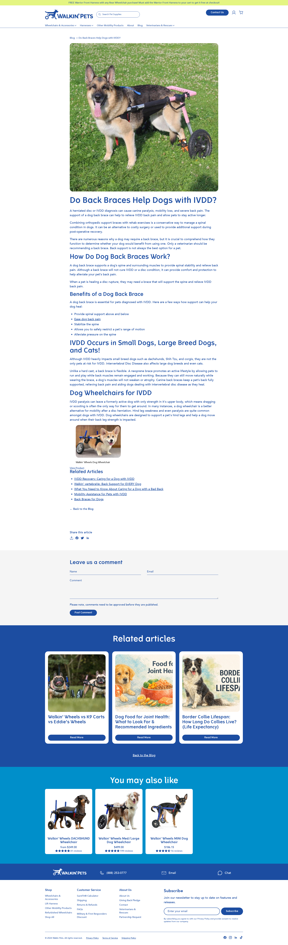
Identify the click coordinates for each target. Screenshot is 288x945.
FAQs (80, 909)
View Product (77, 468)
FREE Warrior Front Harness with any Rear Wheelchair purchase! (104, 2)
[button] (241, 12)
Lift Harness (51, 903)
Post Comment (83, 613)
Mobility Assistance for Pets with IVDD (100, 494)
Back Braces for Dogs (89, 499)
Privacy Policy (203, 918)
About (130, 25)
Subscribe (232, 911)
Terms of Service (110, 938)
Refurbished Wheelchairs (58, 912)
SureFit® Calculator (87, 896)
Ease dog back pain (87, 319)
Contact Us (217, 12)
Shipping (82, 900)
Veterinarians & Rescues (159, 25)
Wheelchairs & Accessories (59, 25)
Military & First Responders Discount (92, 915)
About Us (124, 896)
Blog (140, 25)
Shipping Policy (129, 938)
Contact (123, 904)
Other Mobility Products (110, 25)
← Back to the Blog (81, 509)
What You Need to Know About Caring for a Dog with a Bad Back (118, 489)
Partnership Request (130, 917)
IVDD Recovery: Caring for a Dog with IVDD (104, 479)
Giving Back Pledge (129, 900)
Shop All (49, 917)
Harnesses (85, 25)
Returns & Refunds (87, 904)
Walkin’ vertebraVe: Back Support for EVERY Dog (107, 484)
